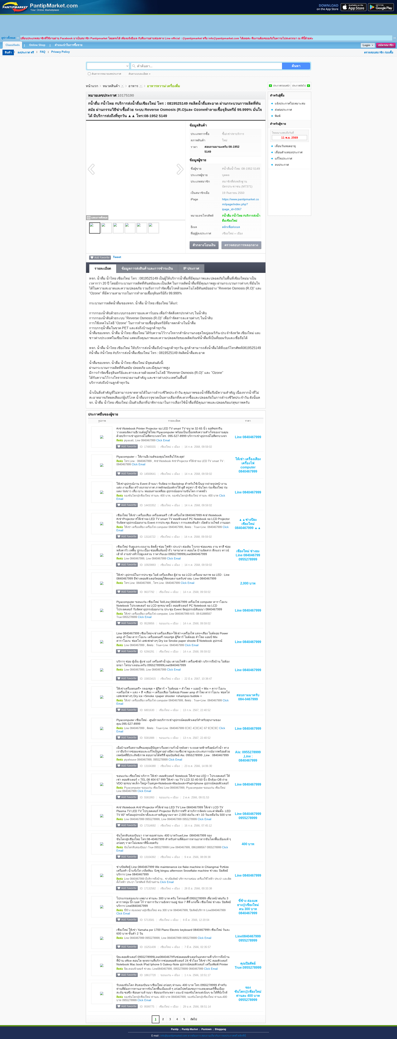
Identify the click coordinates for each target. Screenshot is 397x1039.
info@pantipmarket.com (173, 1035)
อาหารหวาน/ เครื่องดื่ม (163, 86)
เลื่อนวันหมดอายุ (285, 146)
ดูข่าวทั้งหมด (8, 37)
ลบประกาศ (282, 164)
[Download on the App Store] (353, 7)
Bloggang (220, 1029)
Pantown (206, 1029)
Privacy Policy (60, 51)
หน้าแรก (92, 86)
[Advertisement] (198, 24)
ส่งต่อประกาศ (283, 109)
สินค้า (8, 52)
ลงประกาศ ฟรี (26, 52)
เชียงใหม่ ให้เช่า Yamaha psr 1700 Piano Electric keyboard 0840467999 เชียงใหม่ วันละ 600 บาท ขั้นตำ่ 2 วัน (173, 931)
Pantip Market (190, 1029)
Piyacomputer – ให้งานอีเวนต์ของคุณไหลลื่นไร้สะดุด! (150, 456)
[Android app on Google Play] (382, 7)
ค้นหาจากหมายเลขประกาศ (106, 73)
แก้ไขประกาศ (283, 158)
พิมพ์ (277, 116)
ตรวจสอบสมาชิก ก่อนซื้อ (378, 52)
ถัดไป (193, 1019)
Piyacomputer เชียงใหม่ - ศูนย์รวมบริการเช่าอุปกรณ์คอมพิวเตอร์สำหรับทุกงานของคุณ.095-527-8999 (168, 721)
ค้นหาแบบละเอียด (138, 73)
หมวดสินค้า (111, 86)
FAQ (42, 51)
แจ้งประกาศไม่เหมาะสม (290, 103)
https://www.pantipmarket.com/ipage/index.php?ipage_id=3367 (240, 204)
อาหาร (133, 86)
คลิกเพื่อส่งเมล (231, 227)
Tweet (117, 257)
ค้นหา (296, 66)
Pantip (174, 1029)
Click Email (163, 440)
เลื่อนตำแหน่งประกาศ (289, 152)
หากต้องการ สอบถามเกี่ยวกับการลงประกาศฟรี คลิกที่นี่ (217, 1035)
